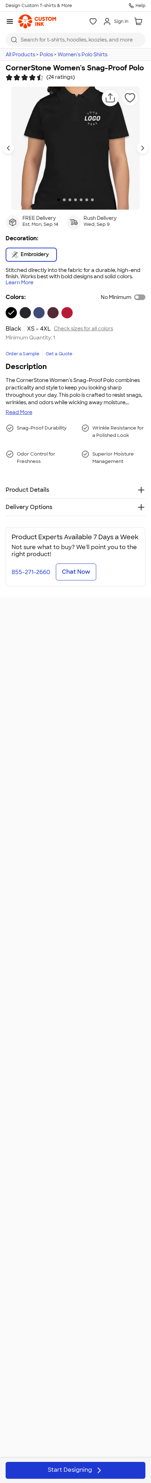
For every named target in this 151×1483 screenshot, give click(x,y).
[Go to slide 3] (70, 200)
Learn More (19, 283)
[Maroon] (53, 312)
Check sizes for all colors (83, 329)
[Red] (67, 312)
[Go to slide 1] (58, 200)
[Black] (11, 312)
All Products (20, 54)
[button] (110, 97)
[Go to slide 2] (64, 200)
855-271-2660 (31, 572)
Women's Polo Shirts (82, 54)
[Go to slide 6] (87, 200)
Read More (19, 412)
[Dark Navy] (25, 312)
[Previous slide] (8, 148)
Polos (46, 54)
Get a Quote (59, 354)
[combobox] (75, 40)
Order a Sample (23, 354)
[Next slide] (142, 148)
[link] (37, 21)
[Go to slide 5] (81, 200)
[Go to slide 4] (75, 200)
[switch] (139, 297)
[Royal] (39, 312)
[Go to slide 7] (92, 200)
